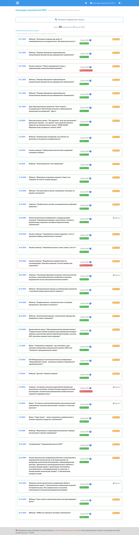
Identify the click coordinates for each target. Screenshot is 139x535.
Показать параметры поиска (70, 19)
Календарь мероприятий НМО (103, 3)
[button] (120, 3)
